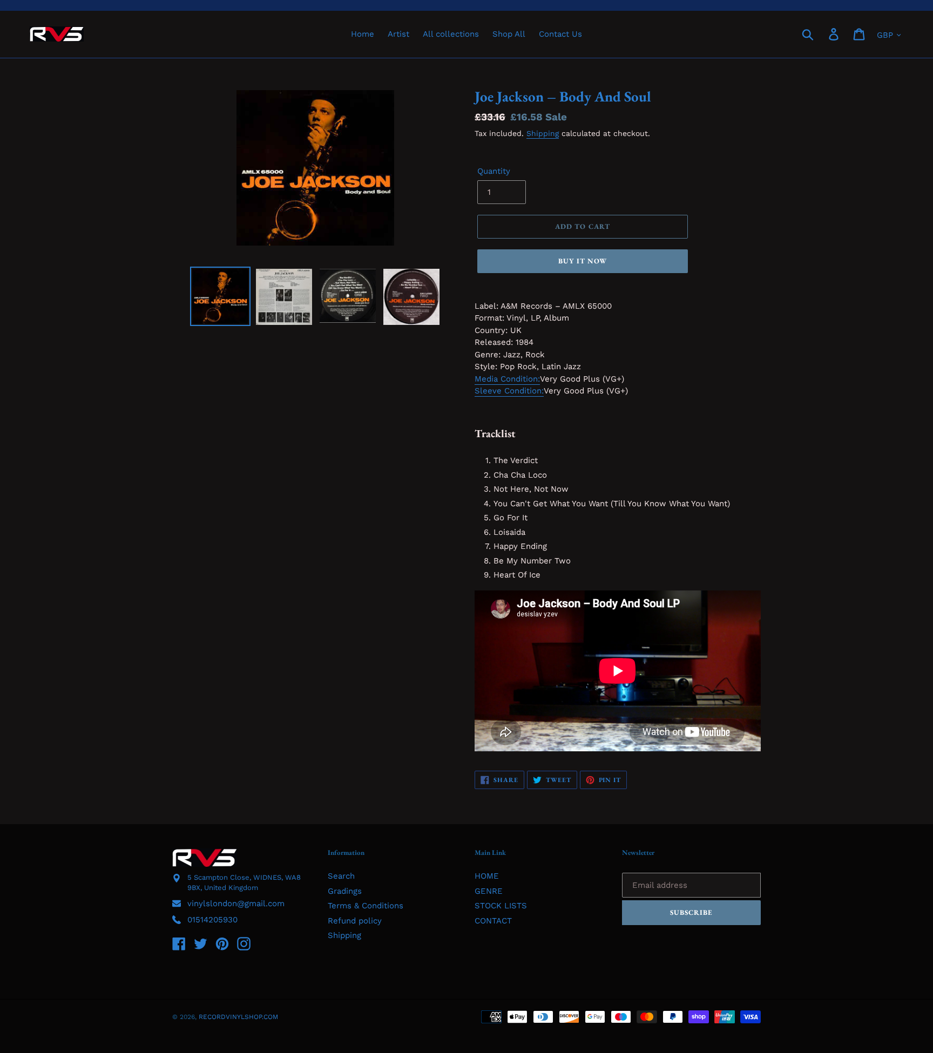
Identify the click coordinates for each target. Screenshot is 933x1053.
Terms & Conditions (365, 906)
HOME (487, 876)
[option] (220, 296)
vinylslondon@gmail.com (236, 903)
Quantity (493, 171)
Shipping (542, 133)
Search (341, 876)
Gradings (345, 891)
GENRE (489, 891)
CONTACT (493, 921)
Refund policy (355, 921)
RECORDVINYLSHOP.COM (238, 1017)
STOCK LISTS (501, 906)
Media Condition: (507, 379)
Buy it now (582, 261)
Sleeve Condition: (509, 391)
